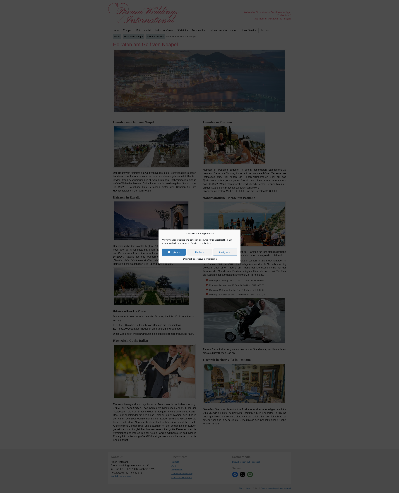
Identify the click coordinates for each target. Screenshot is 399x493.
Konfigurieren (225, 252)
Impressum (211, 259)
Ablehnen (199, 252)
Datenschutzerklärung (194, 259)
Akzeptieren (174, 252)
